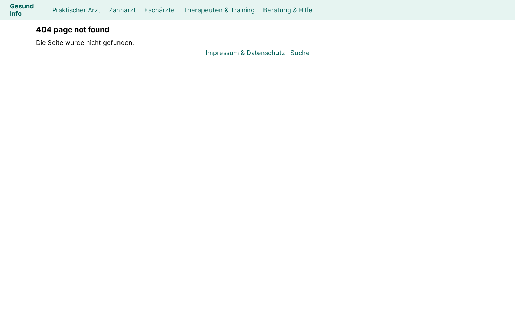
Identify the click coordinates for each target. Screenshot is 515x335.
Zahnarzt (122, 10)
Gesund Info (22, 9)
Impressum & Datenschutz (245, 52)
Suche (300, 52)
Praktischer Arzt (76, 10)
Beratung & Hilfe (288, 10)
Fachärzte (159, 10)
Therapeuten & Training (219, 10)
